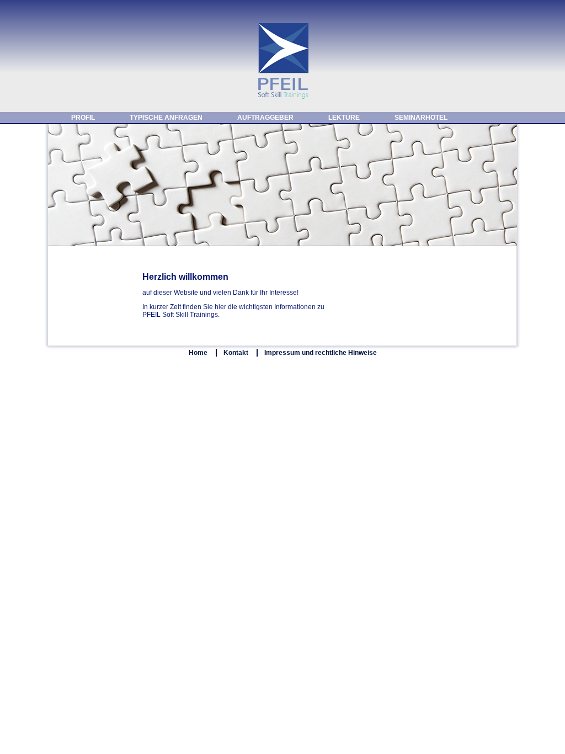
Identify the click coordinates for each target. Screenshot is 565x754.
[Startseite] (282, 97)
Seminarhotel (421, 117)
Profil (83, 117)
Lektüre (344, 117)
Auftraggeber (265, 117)
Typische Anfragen (166, 117)
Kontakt (235, 353)
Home (198, 353)
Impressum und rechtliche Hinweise (320, 353)
